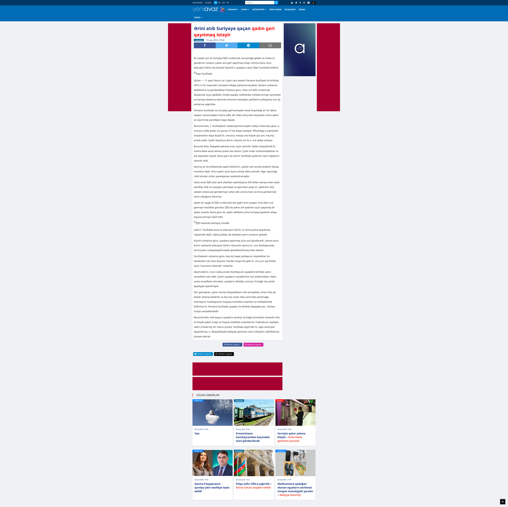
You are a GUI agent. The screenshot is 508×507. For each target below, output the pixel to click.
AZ (215, 2)
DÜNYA (244, 9)
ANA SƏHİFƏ (197, 2)
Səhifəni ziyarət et (231, 346)
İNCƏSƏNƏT (290, 9)
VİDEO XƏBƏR (275, 9)
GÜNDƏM (232, 9)
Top (502, 501)
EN (223, 2)
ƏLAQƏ (208, 2)
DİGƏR (197, 17)
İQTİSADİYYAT (258, 9)
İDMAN (302, 9)
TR (227, 2)
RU (219, 2)
